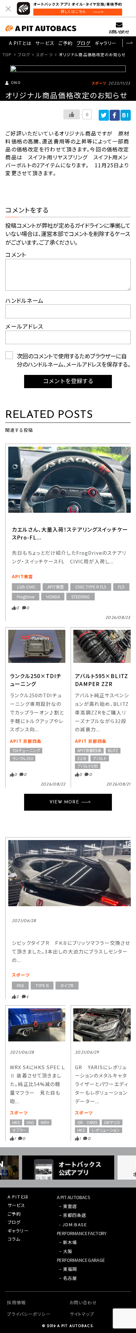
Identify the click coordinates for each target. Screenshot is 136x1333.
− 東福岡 (68, 1269)
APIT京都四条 (89, 750)
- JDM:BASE (73, 1224)
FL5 (121, 587)
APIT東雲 (22, 576)
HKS (16, 1122)
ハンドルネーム (24, 300)
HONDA (53, 597)
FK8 (20, 986)
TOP (7, 54)
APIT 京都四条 (26, 741)
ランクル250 (22, 758)
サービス (44, 43)
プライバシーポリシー (28, 1314)
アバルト (100, 758)
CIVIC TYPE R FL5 (90, 587)
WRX (45, 1122)
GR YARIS (87, 1122)
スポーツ (44, 54)
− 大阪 (65, 1251)
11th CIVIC (26, 587)
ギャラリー (106, 43)
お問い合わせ (119, 32)
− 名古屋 (68, 1278)
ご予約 (65, 43)
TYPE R (42, 986)
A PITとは (20, 43)
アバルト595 (87, 766)
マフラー (19, 1130)
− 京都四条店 (72, 1215)
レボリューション (105, 1130)
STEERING (80, 597)
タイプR (67, 986)
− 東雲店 (68, 1206)
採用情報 (16, 1302)
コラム (14, 1239)
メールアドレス (24, 326)
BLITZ (113, 750)
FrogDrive (25, 597)
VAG (30, 1122)
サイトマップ (82, 1314)
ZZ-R (81, 758)
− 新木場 (68, 1242)
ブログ (83, 43)
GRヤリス (112, 1122)
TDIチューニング (26, 750)
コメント (15, 254)
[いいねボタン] (71, 114)
